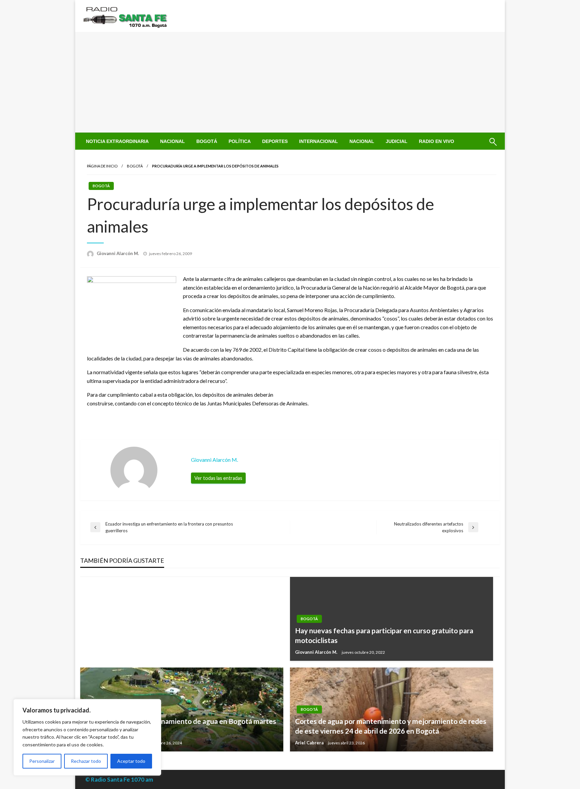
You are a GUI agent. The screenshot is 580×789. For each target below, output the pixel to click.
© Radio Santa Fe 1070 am (119, 779)
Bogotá (206, 141)
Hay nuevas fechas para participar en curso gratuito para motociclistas (384, 635)
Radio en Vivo (436, 141)
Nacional (172, 141)
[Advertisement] (290, 82)
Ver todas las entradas (218, 478)
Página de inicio (102, 166)
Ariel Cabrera (310, 742)
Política (240, 141)
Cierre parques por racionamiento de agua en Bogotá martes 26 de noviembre (180, 726)
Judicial (396, 141)
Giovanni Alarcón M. (118, 253)
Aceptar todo (131, 761)
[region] (87, 737)
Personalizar (42, 761)
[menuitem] (117, 141)
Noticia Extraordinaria (117, 141)
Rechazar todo (86, 761)
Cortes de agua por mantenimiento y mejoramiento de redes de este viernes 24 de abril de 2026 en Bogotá (390, 726)
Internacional (318, 141)
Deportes (275, 141)
